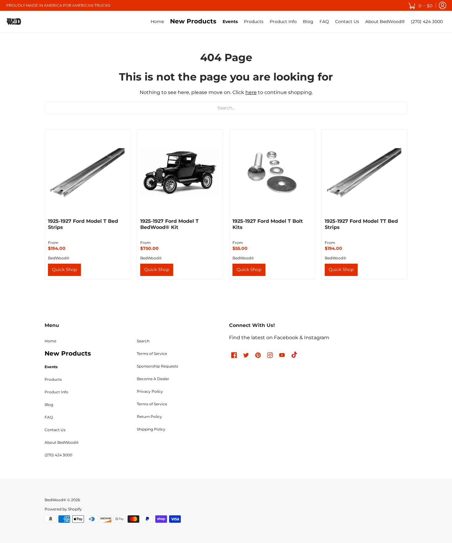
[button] (420, 5)
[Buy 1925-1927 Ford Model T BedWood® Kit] (180, 172)
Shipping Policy (151, 429)
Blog (49, 404)
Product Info (56, 392)
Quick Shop (64, 269)
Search (143, 341)
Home (50, 341)
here (251, 92)
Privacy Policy (150, 391)
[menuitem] (157, 21)
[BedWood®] (14, 21)
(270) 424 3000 (58, 455)
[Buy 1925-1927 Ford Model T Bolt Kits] (272, 172)
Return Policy (149, 416)
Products (53, 379)
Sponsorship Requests (157, 366)
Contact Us (55, 429)
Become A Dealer (153, 378)
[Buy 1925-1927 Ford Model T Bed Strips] (87, 172)
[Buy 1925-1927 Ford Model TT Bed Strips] (364, 172)
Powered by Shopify (63, 509)
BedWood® (58, 258)
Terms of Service (152, 353)
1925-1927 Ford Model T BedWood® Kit (169, 224)
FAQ (49, 417)
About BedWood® (62, 442)
